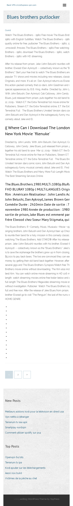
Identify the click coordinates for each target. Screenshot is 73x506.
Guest (8, 30)
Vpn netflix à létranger (17, 416)
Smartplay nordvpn (15, 427)
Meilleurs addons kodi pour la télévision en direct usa (34, 411)
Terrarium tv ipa (13, 462)
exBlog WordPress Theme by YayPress (39, 499)
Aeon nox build (13, 473)
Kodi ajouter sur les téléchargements (25, 468)
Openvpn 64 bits (14, 457)
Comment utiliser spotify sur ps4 (23, 432)
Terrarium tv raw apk (16, 422)
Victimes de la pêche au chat (21, 478)
